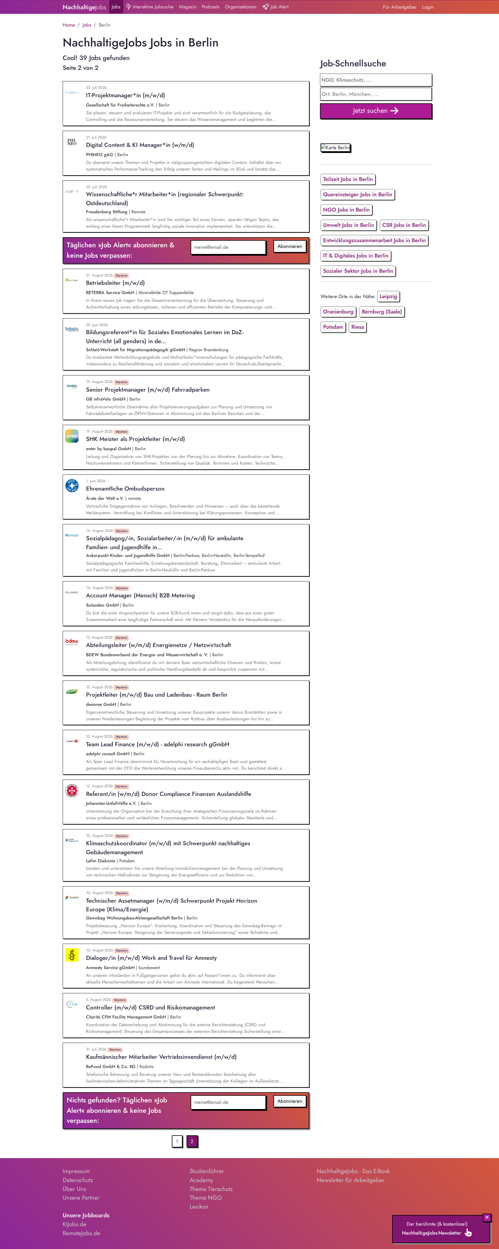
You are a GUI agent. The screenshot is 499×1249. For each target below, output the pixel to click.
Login (428, 6)
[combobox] (376, 94)
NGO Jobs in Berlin (346, 210)
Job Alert (278, 6)
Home (69, 24)
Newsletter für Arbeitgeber (351, 1180)
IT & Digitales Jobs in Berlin (355, 255)
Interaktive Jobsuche (152, 6)
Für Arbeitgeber (400, 6)
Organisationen (240, 6)
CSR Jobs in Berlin (404, 225)
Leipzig (388, 296)
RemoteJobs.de (81, 1233)
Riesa (357, 327)
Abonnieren (290, 246)
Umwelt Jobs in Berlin (348, 225)
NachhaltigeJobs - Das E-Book (353, 1171)
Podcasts (210, 6)
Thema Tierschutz (211, 1189)
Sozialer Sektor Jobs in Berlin (358, 271)
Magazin (188, 6)
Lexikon (199, 1206)
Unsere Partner (81, 1197)
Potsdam (333, 327)
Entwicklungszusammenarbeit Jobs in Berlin (374, 240)
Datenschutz (78, 1180)
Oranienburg (338, 311)
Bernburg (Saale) (382, 311)
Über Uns (74, 1189)
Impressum (76, 1171)
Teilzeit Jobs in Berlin (348, 179)
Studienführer (207, 1171)
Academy (201, 1180)
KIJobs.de (74, 1224)
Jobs (116, 6)
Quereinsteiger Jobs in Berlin (357, 194)
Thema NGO (206, 1197)
